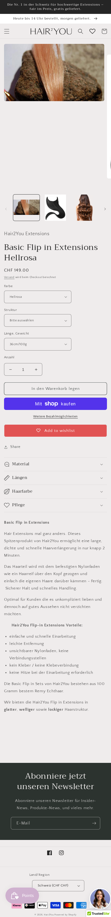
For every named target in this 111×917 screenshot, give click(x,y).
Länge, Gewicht (16, 333)
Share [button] (15, 447)
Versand (9, 277)
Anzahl (9, 357)
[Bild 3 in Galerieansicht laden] (84, 208)
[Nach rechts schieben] (105, 209)
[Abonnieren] (94, 823)
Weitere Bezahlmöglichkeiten (55, 416)
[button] (7, 31)
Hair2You (49, 915)
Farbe (8, 286)
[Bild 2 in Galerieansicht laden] (55, 208)
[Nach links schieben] (6, 209)
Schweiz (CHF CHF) (53, 885)
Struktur (10, 310)
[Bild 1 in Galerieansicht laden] (26, 208)
